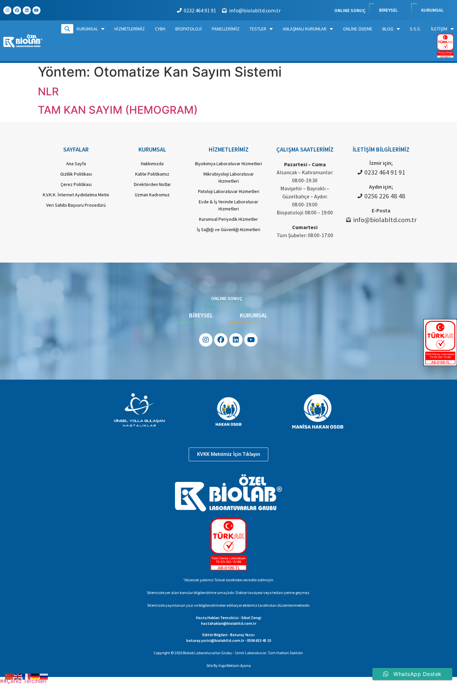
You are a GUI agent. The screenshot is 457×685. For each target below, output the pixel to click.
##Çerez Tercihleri (23, 681)
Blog (387, 29)
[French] (26, 676)
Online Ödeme (357, 29)
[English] (18, 676)
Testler (258, 29)
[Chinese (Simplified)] (9, 676)
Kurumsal (87, 29)
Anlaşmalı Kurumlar (305, 29)
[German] (35, 676)
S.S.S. (415, 29)
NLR (48, 91)
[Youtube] (36, 10)
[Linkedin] (27, 10)
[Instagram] (7, 10)
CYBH (160, 29)
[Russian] (44, 676)
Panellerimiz (226, 29)
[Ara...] (67, 28)
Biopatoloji (188, 29)
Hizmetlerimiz (129, 29)
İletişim (439, 29)
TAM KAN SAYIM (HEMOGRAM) (118, 109)
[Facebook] (17, 10)
